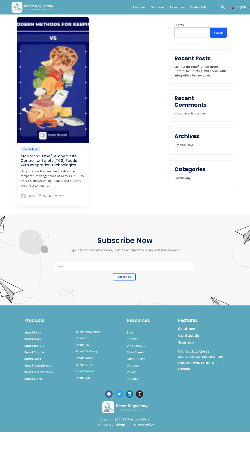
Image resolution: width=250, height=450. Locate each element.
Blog (215, 7)
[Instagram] (139, 394)
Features (139, 7)
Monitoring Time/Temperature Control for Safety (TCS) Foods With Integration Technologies (49, 160)
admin (31, 196)
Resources (177, 7)
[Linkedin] (129, 394)
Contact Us (198, 7)
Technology (30, 149)
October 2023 (183, 142)
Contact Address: (200, 360)
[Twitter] (119, 394)
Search (179, 25)
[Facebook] (109, 394)
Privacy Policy (144, 424)
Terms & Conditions (111, 424)
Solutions (158, 7)
